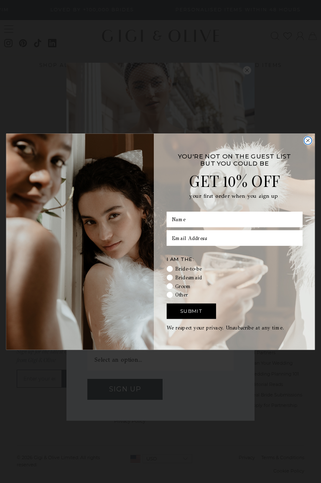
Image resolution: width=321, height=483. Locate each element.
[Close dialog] (307, 140)
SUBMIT (191, 311)
